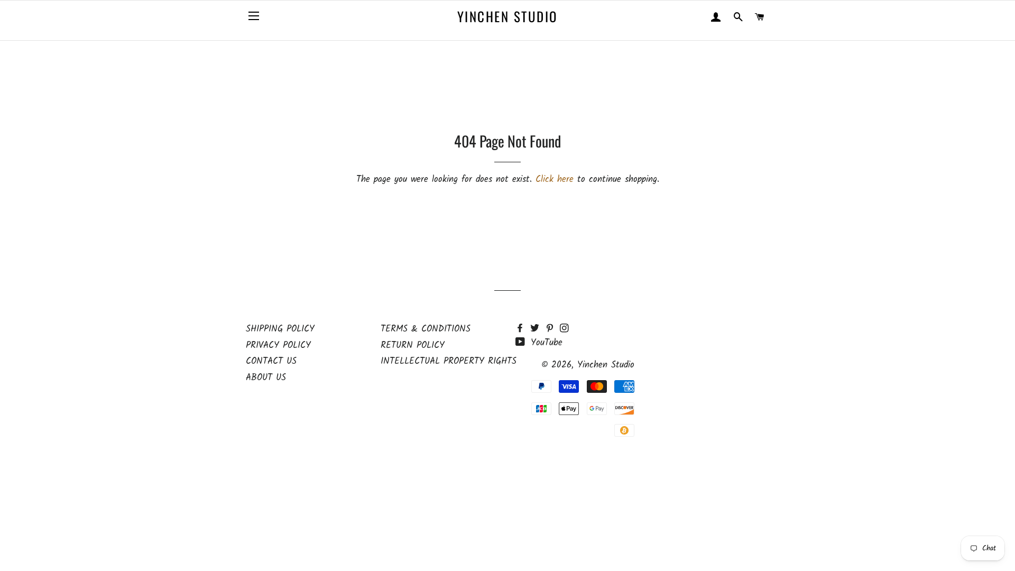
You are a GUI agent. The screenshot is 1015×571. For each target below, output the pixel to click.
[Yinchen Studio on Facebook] (522, 329)
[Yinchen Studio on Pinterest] (552, 329)
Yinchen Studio (507, 16)
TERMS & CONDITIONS (425, 329)
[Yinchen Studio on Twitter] (537, 329)
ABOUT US (266, 378)
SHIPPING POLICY (280, 329)
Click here (555, 179)
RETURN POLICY (413, 345)
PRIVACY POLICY (278, 345)
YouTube (544, 343)
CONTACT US (271, 361)
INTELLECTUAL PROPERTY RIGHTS (448, 361)
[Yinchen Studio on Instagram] (565, 329)
